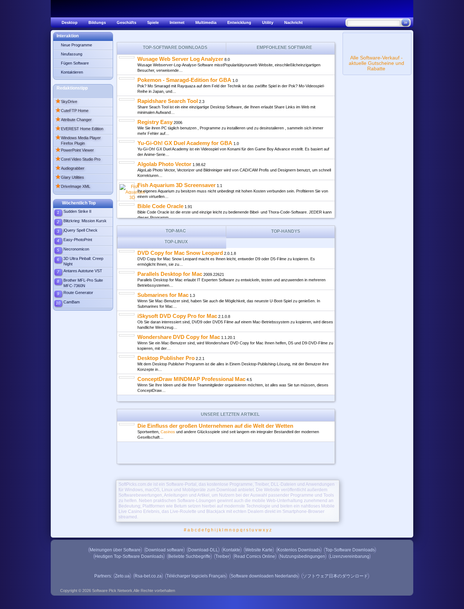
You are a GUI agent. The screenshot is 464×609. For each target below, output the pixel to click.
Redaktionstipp (72, 88)
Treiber (222, 556)
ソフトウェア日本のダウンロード (335, 576)
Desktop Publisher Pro (166, 358)
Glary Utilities (69, 177)
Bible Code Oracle (160, 206)
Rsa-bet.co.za (148, 576)
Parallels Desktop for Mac (169, 274)
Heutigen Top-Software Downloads (129, 556)
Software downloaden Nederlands (264, 576)
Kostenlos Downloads (298, 549)
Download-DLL (203, 549)
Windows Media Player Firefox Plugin (78, 139)
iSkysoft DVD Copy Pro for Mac (177, 316)
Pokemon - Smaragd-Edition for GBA (184, 80)
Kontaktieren (72, 72)
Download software (164, 549)
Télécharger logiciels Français (196, 576)
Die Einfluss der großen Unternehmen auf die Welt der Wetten (215, 426)
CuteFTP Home (71, 110)
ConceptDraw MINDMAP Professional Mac (191, 379)
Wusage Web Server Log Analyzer (180, 59)
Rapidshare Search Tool (167, 101)
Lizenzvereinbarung (349, 556)
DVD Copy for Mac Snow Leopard (180, 253)
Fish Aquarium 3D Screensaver (176, 185)
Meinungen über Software (115, 549)
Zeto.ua (122, 576)
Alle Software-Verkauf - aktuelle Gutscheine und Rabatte (376, 63)
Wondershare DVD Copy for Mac (178, 337)
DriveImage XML (72, 186)
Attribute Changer (73, 119)
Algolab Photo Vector (164, 164)
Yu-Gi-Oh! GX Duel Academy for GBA (184, 143)
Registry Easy (155, 122)
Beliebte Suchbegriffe (189, 556)
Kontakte (231, 549)
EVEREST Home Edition (79, 128)
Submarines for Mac (162, 295)
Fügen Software (75, 63)
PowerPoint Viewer (74, 150)
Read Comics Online (254, 556)
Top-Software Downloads (350, 549)
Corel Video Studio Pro (77, 159)
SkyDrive (66, 101)
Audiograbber (69, 168)
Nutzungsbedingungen (302, 556)
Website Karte (259, 549)
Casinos (168, 432)
